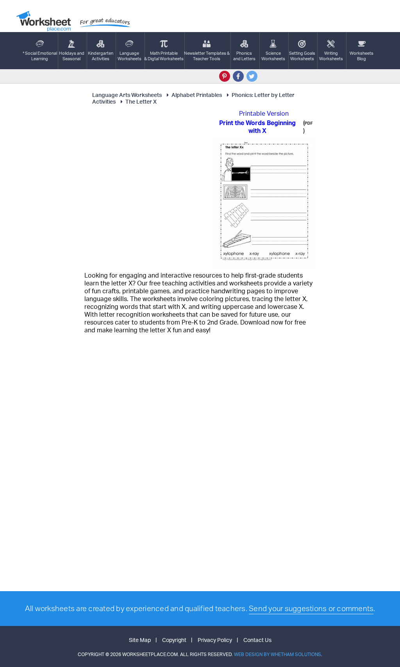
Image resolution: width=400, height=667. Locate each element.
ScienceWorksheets (273, 55)
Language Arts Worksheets (127, 94)
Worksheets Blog (361, 55)
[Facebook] (238, 76)
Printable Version (264, 113)
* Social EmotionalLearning (40, 55)
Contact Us (257, 640)
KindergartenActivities (100, 55)
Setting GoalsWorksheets (302, 55)
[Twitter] (251, 76)
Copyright (174, 640)
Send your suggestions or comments (311, 608)
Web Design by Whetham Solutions (277, 654)
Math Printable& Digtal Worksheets (164, 55)
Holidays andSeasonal (71, 55)
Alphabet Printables (196, 94)
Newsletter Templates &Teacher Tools (207, 55)
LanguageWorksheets (129, 55)
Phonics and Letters (244, 55)
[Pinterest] (224, 76)
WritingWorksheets (331, 55)
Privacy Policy (215, 640)
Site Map (140, 640)
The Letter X (141, 101)
